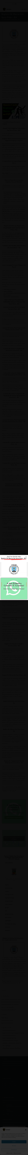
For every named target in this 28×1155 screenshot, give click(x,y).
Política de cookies (9, 1152)
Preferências (14, 1149)
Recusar (14, 1145)
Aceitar (14, 1141)
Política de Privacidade (17, 1152)
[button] (25, 1130)
